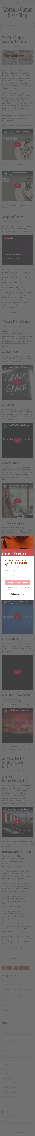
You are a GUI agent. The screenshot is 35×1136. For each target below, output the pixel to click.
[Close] (31, 539)
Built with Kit (17, 594)
